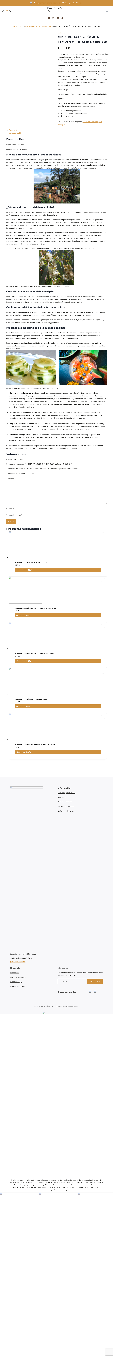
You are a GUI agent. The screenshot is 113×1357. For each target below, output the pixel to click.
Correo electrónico (14, 515)
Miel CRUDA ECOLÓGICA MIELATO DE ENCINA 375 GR (35, 745)
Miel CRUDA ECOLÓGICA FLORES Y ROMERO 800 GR (34, 654)
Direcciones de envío (18, 986)
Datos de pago (16, 982)
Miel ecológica (63, 33)
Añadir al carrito (22, 570)
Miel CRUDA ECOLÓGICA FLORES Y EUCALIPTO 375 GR (35, 608)
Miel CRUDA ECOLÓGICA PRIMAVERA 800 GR (31, 699)
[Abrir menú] (107, 10)
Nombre (10, 509)
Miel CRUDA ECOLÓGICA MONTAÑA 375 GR (31, 563)
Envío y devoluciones (66, 811)
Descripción (13, 130)
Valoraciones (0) (15, 133)
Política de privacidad (66, 806)
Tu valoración (12, 478)
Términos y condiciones (66, 793)
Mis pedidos (14, 973)
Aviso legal (62, 797)
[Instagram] (53, 18)
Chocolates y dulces (90, 122)
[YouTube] (58, 18)
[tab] (58, 130)
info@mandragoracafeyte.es (21, 958)
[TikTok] (62, 18)
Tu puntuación (12, 473)
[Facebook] (49, 18)
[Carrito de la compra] (7, 11)
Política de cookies (65, 802)
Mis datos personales (18, 977)
